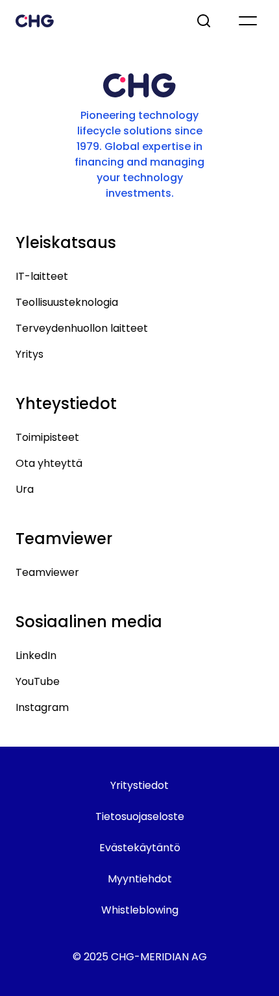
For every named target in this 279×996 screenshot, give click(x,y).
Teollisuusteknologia (67, 302)
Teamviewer (47, 572)
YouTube (38, 681)
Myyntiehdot (140, 878)
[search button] (205, 20)
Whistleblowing (139, 910)
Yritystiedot (139, 785)
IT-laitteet (42, 276)
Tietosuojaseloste (139, 816)
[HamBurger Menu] (247, 20)
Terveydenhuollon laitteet (82, 328)
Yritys (29, 354)
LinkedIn (36, 655)
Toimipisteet (47, 437)
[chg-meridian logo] (94, 20)
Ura (25, 489)
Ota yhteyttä (49, 463)
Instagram (42, 707)
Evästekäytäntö (139, 847)
